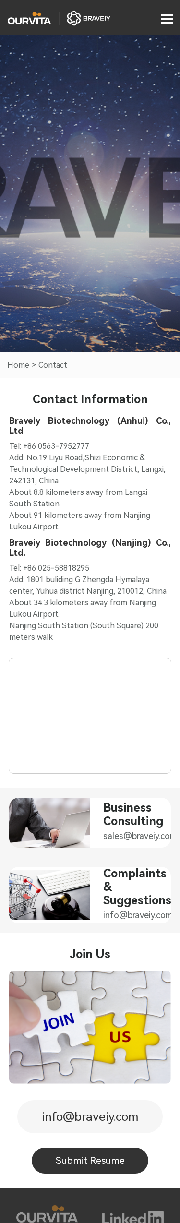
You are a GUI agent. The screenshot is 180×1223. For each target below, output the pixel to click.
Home (18, 365)
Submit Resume (90, 1160)
